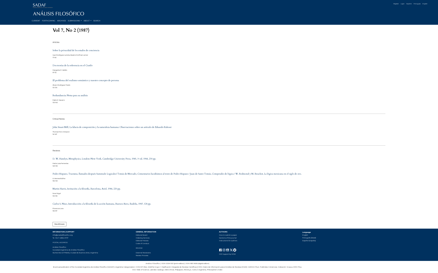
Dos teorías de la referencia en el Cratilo (73, 65)
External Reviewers (143, 253)
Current (36, 21)
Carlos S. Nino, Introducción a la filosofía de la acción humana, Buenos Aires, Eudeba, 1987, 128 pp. (102, 203)
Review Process (142, 255)
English (424, 4)
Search (96, 21)
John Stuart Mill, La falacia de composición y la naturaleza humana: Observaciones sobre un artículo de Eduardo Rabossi (112, 127)
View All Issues (59, 224)
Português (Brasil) (309, 238)
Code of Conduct (142, 243)
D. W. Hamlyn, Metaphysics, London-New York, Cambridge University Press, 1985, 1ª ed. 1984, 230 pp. (104, 158)
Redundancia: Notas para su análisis (70, 95)
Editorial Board (141, 235)
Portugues (417, 4)
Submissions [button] (74, 21)
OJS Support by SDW (227, 254)
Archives (61, 21)
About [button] (87, 21)
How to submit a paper (228, 235)
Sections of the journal (227, 238)
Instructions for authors (228, 241)
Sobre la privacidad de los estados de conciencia (76, 50)
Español (409, 4)
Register (396, 4)
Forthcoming (48, 21)
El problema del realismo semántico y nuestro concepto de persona (86, 80)
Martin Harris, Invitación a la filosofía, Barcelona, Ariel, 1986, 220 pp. (87, 188)
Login (402, 4)
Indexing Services (143, 238)
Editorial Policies (142, 241)
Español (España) (309, 241)
